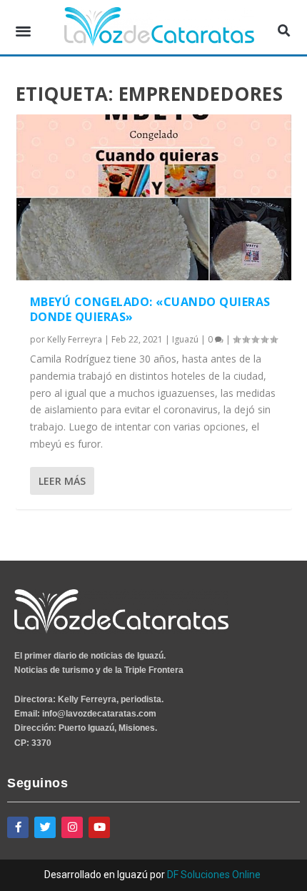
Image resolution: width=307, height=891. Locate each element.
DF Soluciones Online (214, 874)
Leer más (62, 481)
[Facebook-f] (18, 827)
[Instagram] (72, 827)
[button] (23, 31)
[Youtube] (99, 827)
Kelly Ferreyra (74, 339)
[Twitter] (45, 827)
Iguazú (185, 339)
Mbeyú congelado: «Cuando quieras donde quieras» (150, 309)
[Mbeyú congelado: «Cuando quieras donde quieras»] (154, 197)
